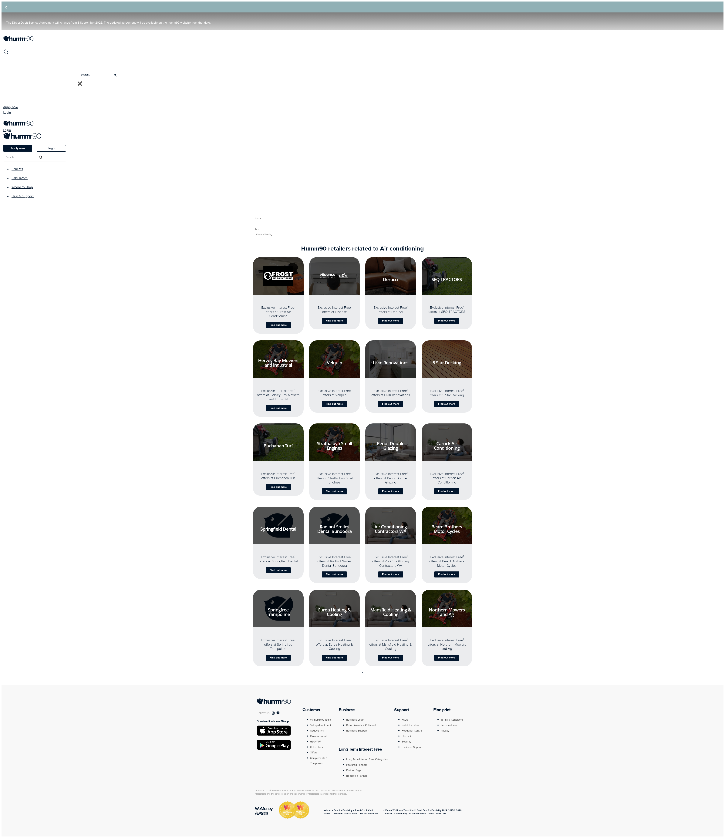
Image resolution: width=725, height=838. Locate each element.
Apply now (10, 107)
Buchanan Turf (278, 446)
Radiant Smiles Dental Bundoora (334, 528)
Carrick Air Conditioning (447, 445)
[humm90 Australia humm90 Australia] (18, 40)
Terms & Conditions (452, 720)
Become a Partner (356, 776)
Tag (257, 229)
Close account (318, 736)
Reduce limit (317, 731)
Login (7, 112)
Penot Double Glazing (390, 445)
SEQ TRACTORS (447, 279)
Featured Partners (356, 765)
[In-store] (281, 292)
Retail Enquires (410, 725)
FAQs (405, 720)
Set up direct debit (321, 725)
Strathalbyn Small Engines (334, 445)
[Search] (5, 53)
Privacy (445, 731)
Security (406, 742)
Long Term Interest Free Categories (367, 759)
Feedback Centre (412, 731)
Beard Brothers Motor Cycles (446, 528)
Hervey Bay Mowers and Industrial (278, 362)
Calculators (20, 178)
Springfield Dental (278, 529)
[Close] (80, 84)
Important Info (449, 725)
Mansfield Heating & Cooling (390, 612)
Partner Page (353, 770)
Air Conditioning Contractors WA (390, 528)
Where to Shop (22, 187)
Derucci (390, 279)
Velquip (334, 362)
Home (258, 218)
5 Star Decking (447, 362)
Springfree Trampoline (278, 612)
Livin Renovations (390, 362)
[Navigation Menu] (5, 119)
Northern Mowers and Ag (447, 612)
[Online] (274, 292)
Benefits (17, 169)
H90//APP (315, 742)
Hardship (407, 736)
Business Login (355, 720)
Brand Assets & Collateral (361, 725)
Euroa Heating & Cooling (334, 612)
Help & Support (23, 196)
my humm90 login (320, 720)
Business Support (356, 731)
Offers (313, 753)
